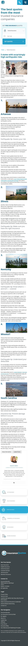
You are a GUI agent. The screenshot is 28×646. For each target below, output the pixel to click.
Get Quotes (8, 41)
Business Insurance (6, 574)
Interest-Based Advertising (7, 603)
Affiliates (3, 622)
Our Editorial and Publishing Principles (11, 627)
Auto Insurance (5, 565)
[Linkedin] (14, 482)
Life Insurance (4, 572)
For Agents (3, 616)
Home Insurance (5, 568)
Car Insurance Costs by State (8, 614)
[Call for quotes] (20, 2)
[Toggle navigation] (25, 2)
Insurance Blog (5, 626)
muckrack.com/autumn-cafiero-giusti (12, 479)
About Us (3, 618)
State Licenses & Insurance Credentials (11, 601)
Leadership (4, 620)
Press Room (4, 624)
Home (2, 49)
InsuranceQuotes (5, 612)
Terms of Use (4, 596)
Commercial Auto (5, 570)
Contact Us (3, 605)
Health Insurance (5, 567)
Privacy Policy (4, 594)
